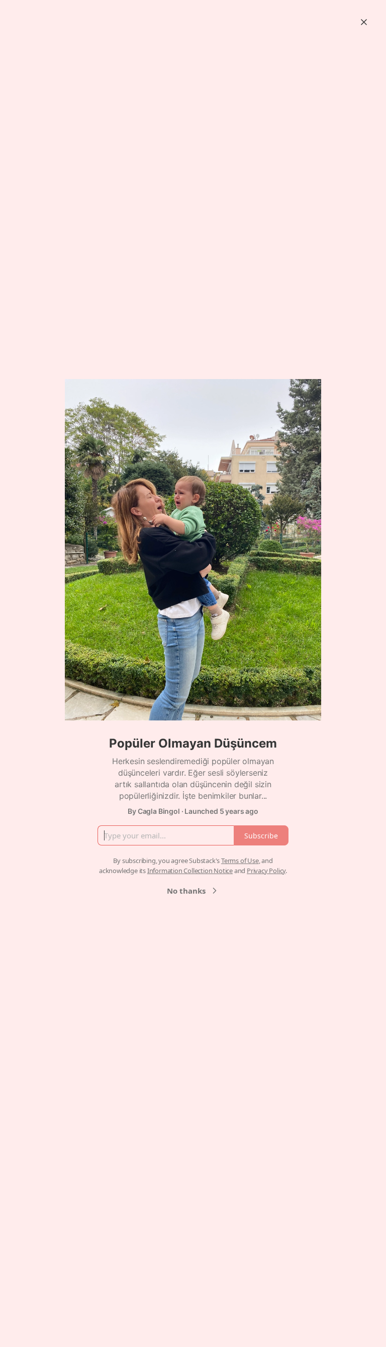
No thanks (186, 891)
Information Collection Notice (190, 870)
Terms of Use (240, 860)
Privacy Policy (266, 870)
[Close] (364, 22)
